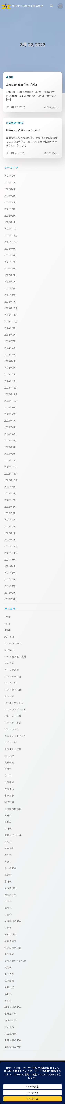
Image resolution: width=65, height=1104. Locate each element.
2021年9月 (10, 559)
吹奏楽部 (9, 782)
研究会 (8, 927)
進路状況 (9, 987)
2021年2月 (10, 572)
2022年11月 (11, 473)
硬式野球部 (10, 934)
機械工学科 (10, 894)
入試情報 (9, 762)
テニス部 (9, 696)
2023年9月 (10, 407)
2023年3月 (10, 447)
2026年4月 (10, 202)
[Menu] (60, 6)
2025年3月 (10, 288)
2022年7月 (10, 500)
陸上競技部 (10, 1033)
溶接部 (8, 908)
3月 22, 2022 (17, 107)
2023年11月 (11, 394)
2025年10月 (11, 242)
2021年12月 (11, 546)
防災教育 (9, 1027)
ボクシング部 (11, 729)
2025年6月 (10, 268)
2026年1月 (10, 222)
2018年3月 (10, 592)
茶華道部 (9, 974)
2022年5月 (10, 513)
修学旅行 (9, 755)
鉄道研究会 (10, 1020)
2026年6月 (10, 189)
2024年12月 (11, 308)
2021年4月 (10, 566)
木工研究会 (10, 868)
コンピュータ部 (12, 676)
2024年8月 (10, 334)
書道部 (8, 861)
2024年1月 (10, 381)
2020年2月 (10, 579)
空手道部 (9, 954)
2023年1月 (10, 460)
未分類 (8, 874)
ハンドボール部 (12, 722)
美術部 (8, 967)
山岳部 (8, 815)
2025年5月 (10, 275)
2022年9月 (10, 486)
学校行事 (9, 795)
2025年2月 (10, 295)
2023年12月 (11, 387)
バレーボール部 (12, 716)
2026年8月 (10, 176)
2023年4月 (10, 440)
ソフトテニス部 (12, 689)
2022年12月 (11, 467)
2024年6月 (10, 348)
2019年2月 (10, 586)
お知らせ (9, 663)
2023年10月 (11, 400)
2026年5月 (10, 195)
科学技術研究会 (12, 947)
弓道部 (8, 828)
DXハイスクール (13, 643)
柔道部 (9, 77)
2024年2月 (10, 374)
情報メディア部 (12, 835)
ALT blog (9, 636)
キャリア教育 (11, 669)
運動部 (8, 994)
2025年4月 (10, 281)
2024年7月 (10, 341)
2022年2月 (10, 533)
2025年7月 (10, 262)
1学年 (7, 616)
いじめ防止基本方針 (15, 656)
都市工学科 (10, 1013)
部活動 (8, 1000)
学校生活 (9, 788)
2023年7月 (10, 420)
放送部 (8, 841)
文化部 (8, 855)
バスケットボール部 (15, 709)
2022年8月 (10, 493)
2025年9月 (10, 248)
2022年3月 (10, 526)
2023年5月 (10, 434)
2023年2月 (10, 453)
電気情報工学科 (14, 123)
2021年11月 (11, 553)
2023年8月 (10, 414)
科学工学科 (10, 941)
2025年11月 (11, 235)
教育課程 (9, 848)
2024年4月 (10, 361)
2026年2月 (10, 215)
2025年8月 (10, 255)
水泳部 (8, 901)
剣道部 (8, 769)
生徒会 (8, 914)
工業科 (8, 822)
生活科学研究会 (12, 921)
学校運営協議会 (12, 808)
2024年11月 (11, 314)
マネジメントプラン (15, 736)
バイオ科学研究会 (14, 702)
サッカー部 (10, 683)
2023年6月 (10, 427)
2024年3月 (10, 367)
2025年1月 (10, 301)
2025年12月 (11, 228)
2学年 (7, 623)
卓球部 (8, 775)
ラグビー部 (10, 742)
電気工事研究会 (12, 1040)
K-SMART (9, 650)
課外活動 (9, 980)
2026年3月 (10, 209)
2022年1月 (10, 539)
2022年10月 (11, 480)
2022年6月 (10, 506)
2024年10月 (11, 321)
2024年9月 (10, 328)
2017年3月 (10, 599)
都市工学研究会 (12, 1007)
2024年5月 (10, 354)
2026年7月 (10, 182)
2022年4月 (10, 520)
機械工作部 (10, 888)
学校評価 (9, 802)
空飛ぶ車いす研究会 (15, 960)
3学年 (7, 630)
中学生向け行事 (12, 749)
